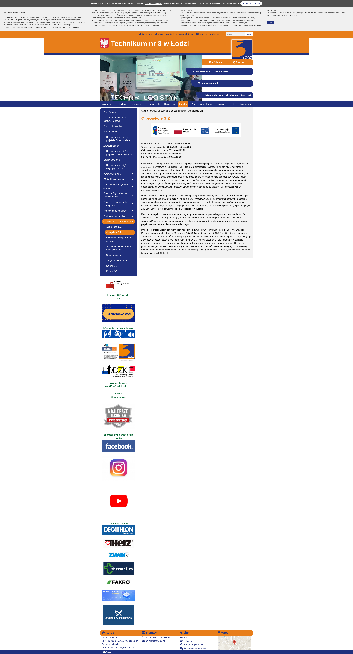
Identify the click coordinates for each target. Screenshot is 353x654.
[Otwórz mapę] (234, 643)
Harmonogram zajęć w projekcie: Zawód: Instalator (119, 153)
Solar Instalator (110, 131)
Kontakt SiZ (112, 271)
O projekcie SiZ (113, 232)
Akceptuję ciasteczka (251, 3)
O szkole (122, 104)
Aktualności (108, 104)
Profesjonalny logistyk (114, 216)
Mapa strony (163, 34)
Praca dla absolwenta (202, 104)
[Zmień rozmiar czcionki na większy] (181, 34)
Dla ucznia (169, 104)
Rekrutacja (136, 104)
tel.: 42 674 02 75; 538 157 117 (160, 637)
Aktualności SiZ (114, 227)
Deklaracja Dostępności (195, 648)
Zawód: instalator (111, 146)
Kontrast (191, 34)
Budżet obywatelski (112, 126)
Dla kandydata (153, 104)
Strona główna (147, 34)
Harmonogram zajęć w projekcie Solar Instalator (118, 139)
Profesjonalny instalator (114, 211)
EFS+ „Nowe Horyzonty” (115, 179)
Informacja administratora (209, 34)
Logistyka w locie (111, 160)
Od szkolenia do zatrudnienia (171, 111)
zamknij (270, 22)
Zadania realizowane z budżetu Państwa (114, 119)
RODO (232, 104)
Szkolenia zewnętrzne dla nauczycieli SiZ (118, 248)
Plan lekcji (240, 62)
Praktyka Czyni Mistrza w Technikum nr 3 (115, 195)
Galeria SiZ (111, 266)
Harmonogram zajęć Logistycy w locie (116, 167)
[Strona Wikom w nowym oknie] (106, 652)
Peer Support (109, 112)
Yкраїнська (245, 104)
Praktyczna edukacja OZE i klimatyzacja (116, 204)
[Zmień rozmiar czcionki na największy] (183, 34)
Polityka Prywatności (193, 644)
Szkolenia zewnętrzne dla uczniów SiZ (118, 239)
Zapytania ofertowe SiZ (117, 260)
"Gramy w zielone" (112, 174)
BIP (185, 637)
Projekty (183, 104)
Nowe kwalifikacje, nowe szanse (115, 186)
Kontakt (220, 104)
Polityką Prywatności (153, 3)
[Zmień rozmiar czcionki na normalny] (179, 34)
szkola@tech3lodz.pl (155, 641)
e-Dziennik (216, 62)
